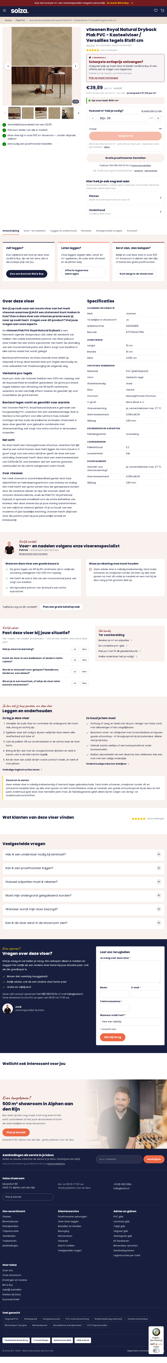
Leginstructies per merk (127, 1255)
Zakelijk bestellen (12, 1289)
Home (8, 20)
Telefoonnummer (111, 1001)
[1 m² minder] (92, 118)
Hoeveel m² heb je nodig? (106, 111)
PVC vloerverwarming (77, 1318)
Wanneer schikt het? (113, 1015)
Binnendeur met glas (16, 1325)
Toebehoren (9, 1241)
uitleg (107, 147)
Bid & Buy (7, 1285)
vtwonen (90, 45)
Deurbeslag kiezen (124, 1250)
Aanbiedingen (10, 1245)
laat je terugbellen (141, 165)
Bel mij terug (112, 1037)
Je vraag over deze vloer (115, 958)
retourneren (150, 170)
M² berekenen (121, 1241)
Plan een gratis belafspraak (61, 607)
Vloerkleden (9, 1236)
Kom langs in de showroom (136, 273)
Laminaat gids (121, 1221)
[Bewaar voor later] (156, 10)
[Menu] (4, 10)
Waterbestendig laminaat (108, 1318)
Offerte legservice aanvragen (76, 272)
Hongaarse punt (51, 1318)
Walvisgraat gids (123, 1236)
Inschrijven (154, 1159)
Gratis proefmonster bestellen (125, 158)
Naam (103, 987)
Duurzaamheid (10, 1299)
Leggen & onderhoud (63, 230)
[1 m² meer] (158, 118)
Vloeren (6, 1216)
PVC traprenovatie (97, 1325)
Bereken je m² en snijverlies (114, 640)
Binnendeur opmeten (126, 1245)
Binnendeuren (10, 1221)
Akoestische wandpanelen (67, 1325)
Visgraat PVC (12, 1318)
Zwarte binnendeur (138, 1318)
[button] (163, 10)
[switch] (156, 1351)
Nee (84, 649)
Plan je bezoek (16, 1132)
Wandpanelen (10, 1226)
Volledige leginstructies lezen (21, 769)
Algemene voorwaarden (140, 1350)
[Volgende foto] (75, 66)
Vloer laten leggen (68, 1221)
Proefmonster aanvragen (72, 1216)
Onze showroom (11, 1275)
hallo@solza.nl (75, 994)
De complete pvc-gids (111, 645)
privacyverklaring (56, 1163)
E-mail (136, 987)
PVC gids (118, 1216)
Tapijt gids (119, 1226)
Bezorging (63, 1231)
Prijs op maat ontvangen (103, 77)
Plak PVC (20, 20)
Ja (74, 649)
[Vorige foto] (8, 66)
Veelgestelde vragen (109, 230)
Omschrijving (10, 230)
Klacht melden (66, 1245)
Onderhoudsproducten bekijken (106, 763)
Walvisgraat (30, 1318)
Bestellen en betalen (69, 1226)
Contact (132, 230)
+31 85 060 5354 (123, 1184)
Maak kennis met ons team (33, 553)
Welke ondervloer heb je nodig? (116, 656)
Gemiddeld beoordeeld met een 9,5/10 (30, 124)
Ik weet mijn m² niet (152, 111)
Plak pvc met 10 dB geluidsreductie (118, 651)
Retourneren (65, 1236)
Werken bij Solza (11, 1294)
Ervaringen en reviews (14, 1280)
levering (138, 170)
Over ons (7, 1270)
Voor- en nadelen (35, 230)
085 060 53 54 (121, 165)
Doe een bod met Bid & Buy (27, 273)
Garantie (63, 1241)
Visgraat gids (121, 1231)
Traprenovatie (10, 1231)
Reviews (86, 230)
